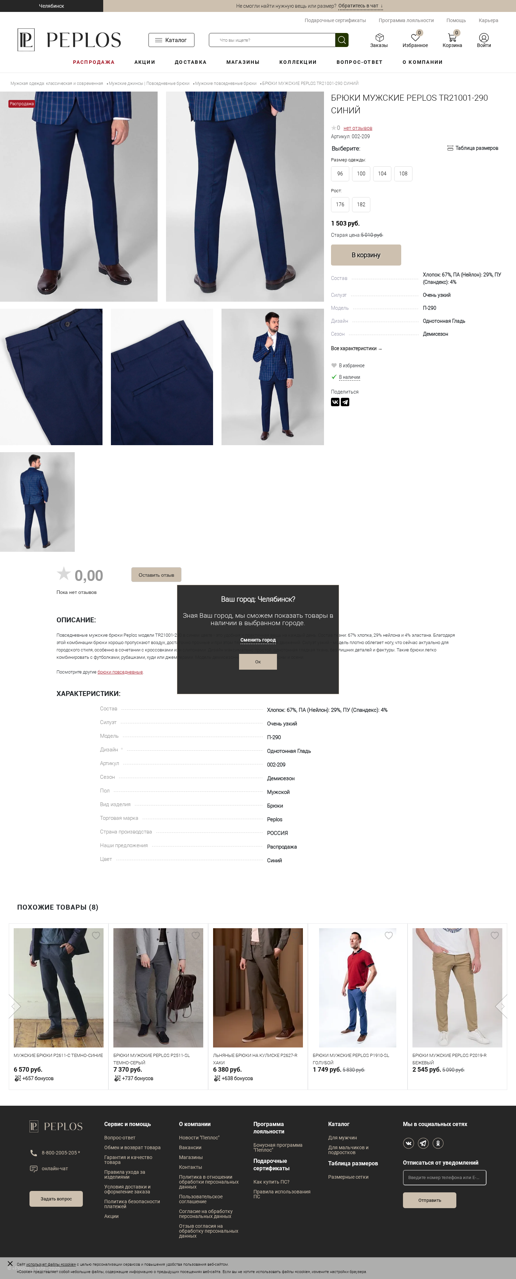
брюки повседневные (120, 672)
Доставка (191, 62)
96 (340, 173)
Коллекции (298, 62)
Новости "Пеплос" (199, 1137)
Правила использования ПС (282, 1194)
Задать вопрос (56, 1198)
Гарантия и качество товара (128, 1159)
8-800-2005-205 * (61, 1153)
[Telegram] (345, 402)
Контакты (190, 1167)
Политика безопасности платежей (132, 1204)
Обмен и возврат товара (132, 1147)
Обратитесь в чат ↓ (360, 5)
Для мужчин (342, 1137)
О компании (423, 62)
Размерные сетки (348, 1177)
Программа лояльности (406, 20)
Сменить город (258, 640)
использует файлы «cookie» (51, 1264)
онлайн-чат (55, 1168)
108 (403, 173)
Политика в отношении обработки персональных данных (209, 1182)
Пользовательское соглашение (201, 1199)
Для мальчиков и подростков (348, 1150)
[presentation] (15, 1006)
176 (340, 204)
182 (361, 204)
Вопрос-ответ (360, 62)
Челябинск (51, 6)
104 (382, 173)
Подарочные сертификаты (335, 20)
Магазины (243, 62)
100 (361, 173)
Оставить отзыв (156, 574)
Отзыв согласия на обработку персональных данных (208, 1231)
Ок (258, 661)
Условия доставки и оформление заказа (127, 1189)
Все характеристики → (357, 348)
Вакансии (190, 1147)
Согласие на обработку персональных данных (206, 1213)
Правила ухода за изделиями (124, 1174)
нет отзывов (358, 128)
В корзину (366, 255)
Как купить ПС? (271, 1182)
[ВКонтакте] (335, 402)
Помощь (456, 20)
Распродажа (94, 62)
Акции (145, 62)
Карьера (488, 20)
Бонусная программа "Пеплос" (278, 1147)
